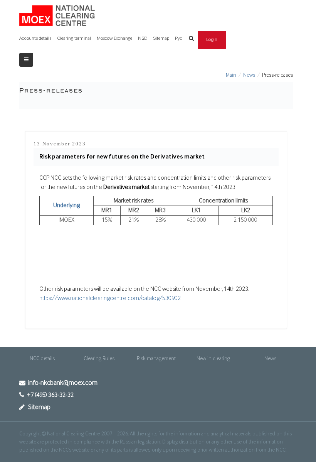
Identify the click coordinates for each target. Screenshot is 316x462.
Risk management (156, 358)
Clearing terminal (74, 38)
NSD (142, 38)
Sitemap (161, 38)
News (249, 75)
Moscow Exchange (114, 38)
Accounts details (35, 38)
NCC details (42, 358)
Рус (178, 38)
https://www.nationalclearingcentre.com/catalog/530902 (110, 298)
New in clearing (213, 358)
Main (231, 75)
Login (212, 39)
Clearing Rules (99, 358)
